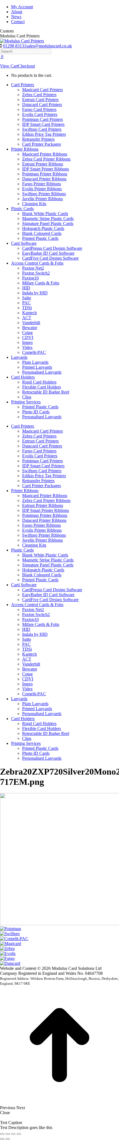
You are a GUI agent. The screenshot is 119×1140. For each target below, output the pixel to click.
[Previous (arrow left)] (2, 1139)
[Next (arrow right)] (8, 1139)
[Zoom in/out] (19, 1134)
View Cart (9, 66)
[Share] (8, 1134)
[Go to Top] (59, 1102)
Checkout (26, 66)
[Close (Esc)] (2, 1134)
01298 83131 (14, 46)
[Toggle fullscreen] (13, 1134)
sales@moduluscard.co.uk (49, 46)
